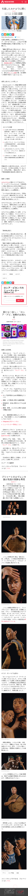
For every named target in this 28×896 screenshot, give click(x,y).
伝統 (18, 873)
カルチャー (13, 482)
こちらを (12, 892)
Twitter (18, 37)
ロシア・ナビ (7, 445)
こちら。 (8, 468)
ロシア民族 (11, 873)
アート (4, 873)
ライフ (14, 11)
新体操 (11, 274)
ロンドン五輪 (12, 73)
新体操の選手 (8, 63)
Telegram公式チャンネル (11, 421)
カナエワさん (5, 182)
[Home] (2, 2)
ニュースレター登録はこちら (12, 424)
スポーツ (5, 274)
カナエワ (17, 274)
